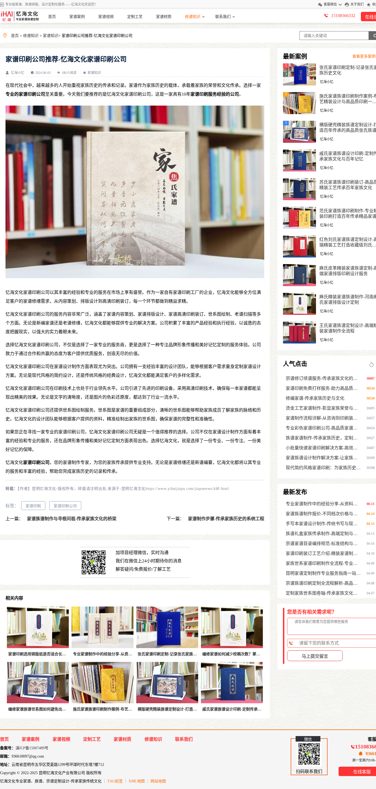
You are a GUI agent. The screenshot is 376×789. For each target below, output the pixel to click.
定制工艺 (135, 17)
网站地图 (158, 781)
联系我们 (223, 17)
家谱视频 (106, 17)
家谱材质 (163, 17)
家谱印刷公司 (65, 506)
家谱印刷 (33, 506)
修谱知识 (192, 17)
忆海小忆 (17, 73)
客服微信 (330, 4)
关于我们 (357, 4)
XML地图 (137, 781)
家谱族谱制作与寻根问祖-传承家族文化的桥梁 (71, 518)
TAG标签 (115, 781)
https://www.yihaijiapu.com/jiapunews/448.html (187, 489)
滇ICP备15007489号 (31, 748)
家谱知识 (50, 36)
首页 (52, 17)
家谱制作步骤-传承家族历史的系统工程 (225, 518)
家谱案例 (77, 17)
